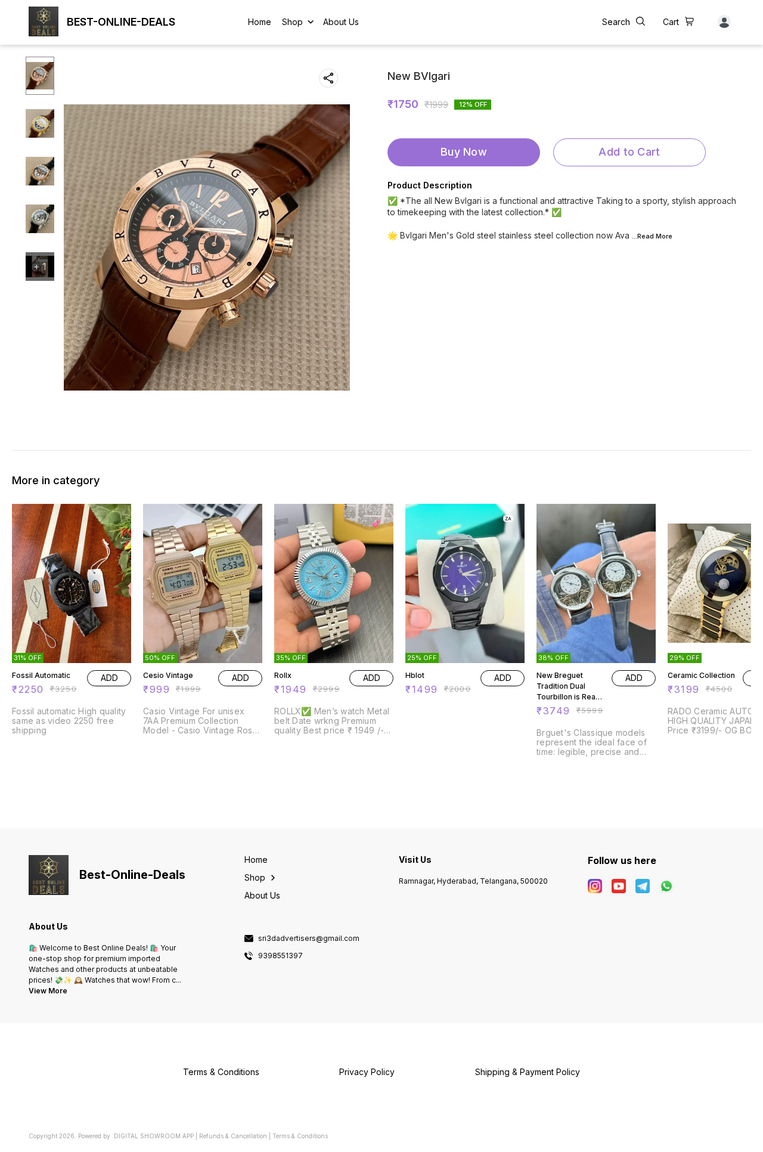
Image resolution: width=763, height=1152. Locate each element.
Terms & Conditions (300, 1135)
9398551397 (280, 956)
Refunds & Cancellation (233, 1135)
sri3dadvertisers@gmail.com (308, 938)
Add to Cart (629, 151)
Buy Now (464, 151)
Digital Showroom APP (154, 1135)
